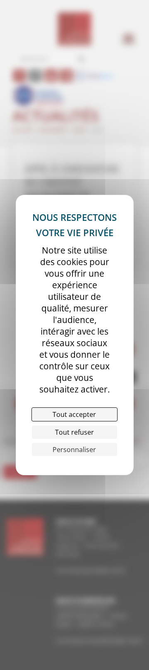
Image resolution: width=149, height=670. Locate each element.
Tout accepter (74, 414)
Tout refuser (74, 432)
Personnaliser (74, 449)
